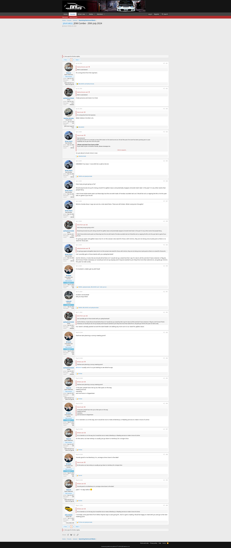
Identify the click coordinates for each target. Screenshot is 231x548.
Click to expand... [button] (121, 150)
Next (77, 60)
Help (160, 543)
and (86, 84)
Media (91, 14)
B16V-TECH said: (81, 225)
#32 (167, 312)
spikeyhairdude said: (82, 248)
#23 (167, 108)
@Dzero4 (79, 367)
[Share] (164, 63)
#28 (167, 221)
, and (88, 307)
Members (100, 14)
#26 (167, 181)
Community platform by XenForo (115, 546)
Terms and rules (144, 543)
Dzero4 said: (80, 112)
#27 (167, 201)
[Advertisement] (115, 40)
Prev (65, 60)
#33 (167, 332)
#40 (167, 505)
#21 (167, 63)
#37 (167, 429)
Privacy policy (153, 543)
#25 (167, 161)
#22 (167, 88)
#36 (167, 403)
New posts (65, 17)
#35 (167, 378)
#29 (167, 245)
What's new (81, 14)
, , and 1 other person (92, 287)
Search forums (73, 17)
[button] (86, 14)
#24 (167, 132)
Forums (72, 14)
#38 (167, 454)
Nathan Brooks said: (82, 67)
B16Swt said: (80, 362)
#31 (167, 291)
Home (65, 14)
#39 (167, 480)
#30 (167, 266)
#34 (167, 358)
